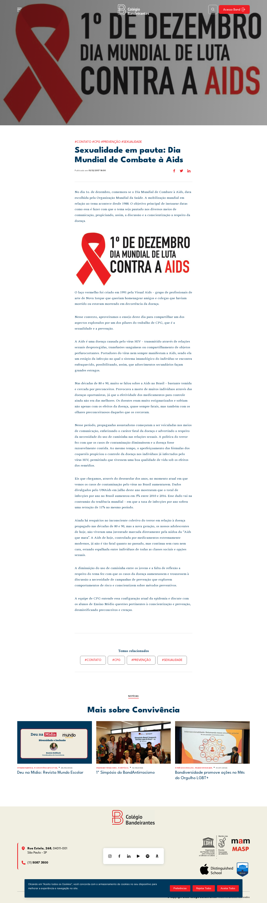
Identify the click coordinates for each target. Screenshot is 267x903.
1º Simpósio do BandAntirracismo (125, 773)
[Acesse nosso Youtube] (138, 856)
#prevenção (141, 660)
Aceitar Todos (228, 888)
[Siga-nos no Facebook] (119, 856)
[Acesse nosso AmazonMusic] (157, 856)
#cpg (116, 660)
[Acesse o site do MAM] (241, 842)
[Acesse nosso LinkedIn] (128, 856)
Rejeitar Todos (203, 888)
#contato (93, 660)
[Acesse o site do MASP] (240, 848)
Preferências (180, 888)
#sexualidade (172, 660)
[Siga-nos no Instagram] (110, 856)
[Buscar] (213, 9)
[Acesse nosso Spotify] (147, 856)
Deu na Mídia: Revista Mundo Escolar (50, 773)
